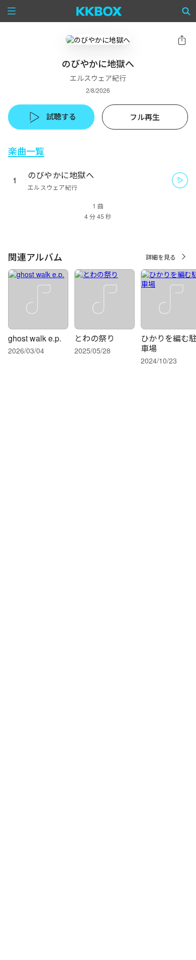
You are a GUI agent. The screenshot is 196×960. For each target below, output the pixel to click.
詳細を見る (161, 257)
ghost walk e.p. (34, 338)
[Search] (186, 11)
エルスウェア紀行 (98, 78)
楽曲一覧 (26, 151)
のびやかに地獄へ (61, 175)
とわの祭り (94, 338)
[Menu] (12, 11)
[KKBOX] (99, 11)
